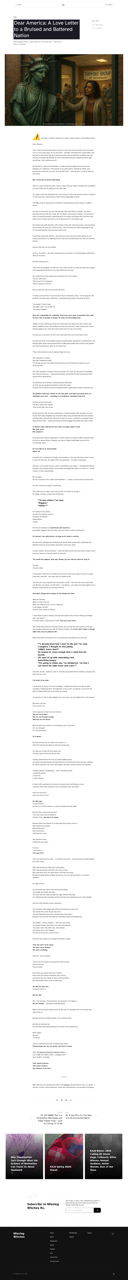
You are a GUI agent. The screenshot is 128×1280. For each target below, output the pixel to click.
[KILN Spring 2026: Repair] (64, 1156)
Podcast (52, 1249)
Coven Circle (54, 1257)
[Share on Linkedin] (66, 1100)
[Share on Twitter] (57, 1100)
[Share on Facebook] (61, 1100)
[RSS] (114, 1274)
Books (52, 1245)
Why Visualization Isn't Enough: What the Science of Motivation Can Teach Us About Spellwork (24, 1163)
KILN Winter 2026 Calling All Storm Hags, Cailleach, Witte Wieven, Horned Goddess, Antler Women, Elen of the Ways (103, 1160)
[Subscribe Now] (97, 1210)
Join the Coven (54, 1261)
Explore (71, 1237)
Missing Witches (19, 1235)
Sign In (89, 1233)
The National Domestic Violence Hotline (51, 1052)
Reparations (53, 1241)
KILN (51, 1173)
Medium (67, 1085)
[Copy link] (70, 1100)
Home (52, 1233)
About (52, 1237)
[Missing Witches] (63, 4)
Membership (73, 1233)
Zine (15, 17)
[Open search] (113, 1234)
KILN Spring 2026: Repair (60, 1168)
